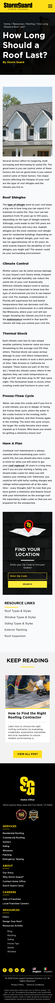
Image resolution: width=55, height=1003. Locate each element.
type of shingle (16, 205)
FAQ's (6, 917)
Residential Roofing (13, 833)
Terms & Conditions (35, 985)
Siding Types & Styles (19, 623)
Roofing (30, 24)
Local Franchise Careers (16, 904)
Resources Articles (13, 926)
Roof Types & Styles (18, 611)
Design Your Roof (12, 921)
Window (11, 952)
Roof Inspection (15, 636)
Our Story (8, 873)
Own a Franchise (12, 899)
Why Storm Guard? (13, 877)
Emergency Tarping (13, 859)
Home (7, 24)
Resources (18, 24)
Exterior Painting (16, 630)
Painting (7, 855)
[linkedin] (17, 970)
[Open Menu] (50, 6)
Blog (9, 931)
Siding (6, 846)
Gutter (10, 948)
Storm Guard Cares (13, 886)
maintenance (14, 319)
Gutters (7, 842)
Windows (8, 851)
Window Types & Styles (20, 617)
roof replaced (16, 466)
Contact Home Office (14, 881)
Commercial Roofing (14, 838)
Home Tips (13, 944)
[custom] (5, 970)
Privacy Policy (17, 985)
